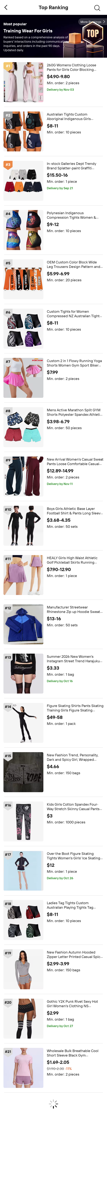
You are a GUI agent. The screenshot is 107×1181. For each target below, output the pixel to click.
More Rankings (90, 22)
